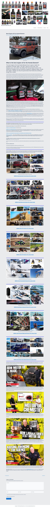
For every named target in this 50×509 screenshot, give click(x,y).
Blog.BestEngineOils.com (6, 25)
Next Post (43, 475)
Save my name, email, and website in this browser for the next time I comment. (16, 494)
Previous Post (7, 475)
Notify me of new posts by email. (11, 496)
